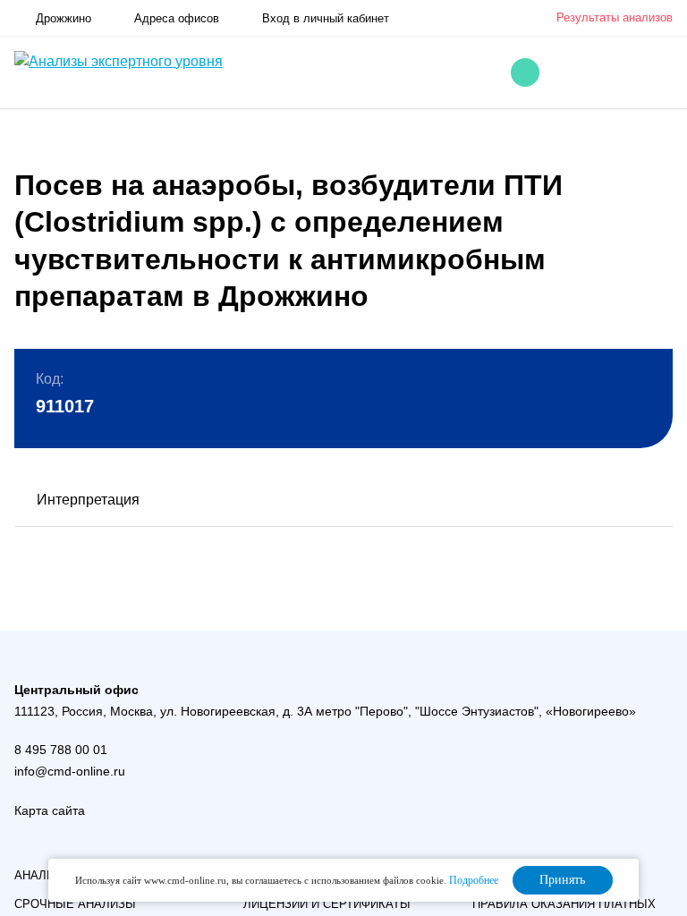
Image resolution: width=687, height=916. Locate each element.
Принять (562, 879)
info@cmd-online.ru (69, 771)
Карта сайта (49, 810)
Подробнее (473, 880)
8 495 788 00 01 (60, 749)
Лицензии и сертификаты (327, 904)
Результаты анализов (614, 17)
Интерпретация (88, 499)
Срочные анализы (75, 904)
